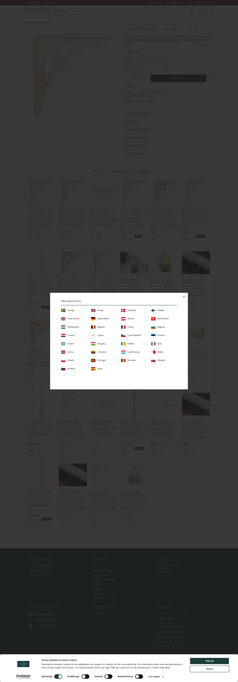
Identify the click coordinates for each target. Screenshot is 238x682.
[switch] (85, 676)
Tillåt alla (209, 661)
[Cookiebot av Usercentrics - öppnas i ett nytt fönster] (23, 677)
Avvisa (209, 669)
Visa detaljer (154, 676)
